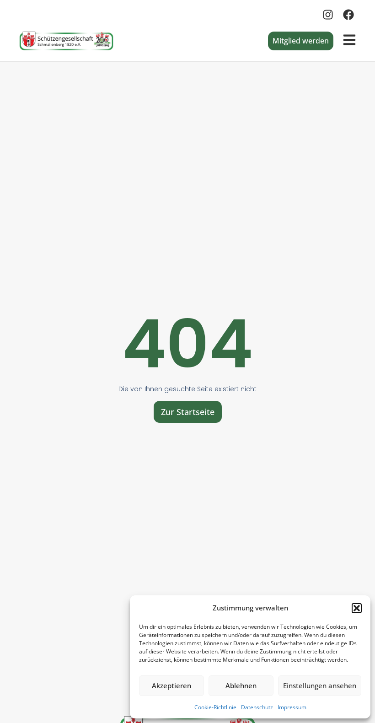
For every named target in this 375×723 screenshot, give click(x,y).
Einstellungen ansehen (319, 685)
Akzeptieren (171, 685)
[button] (356, 608)
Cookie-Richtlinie (215, 707)
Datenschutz (257, 707)
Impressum (292, 707)
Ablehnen (241, 685)
